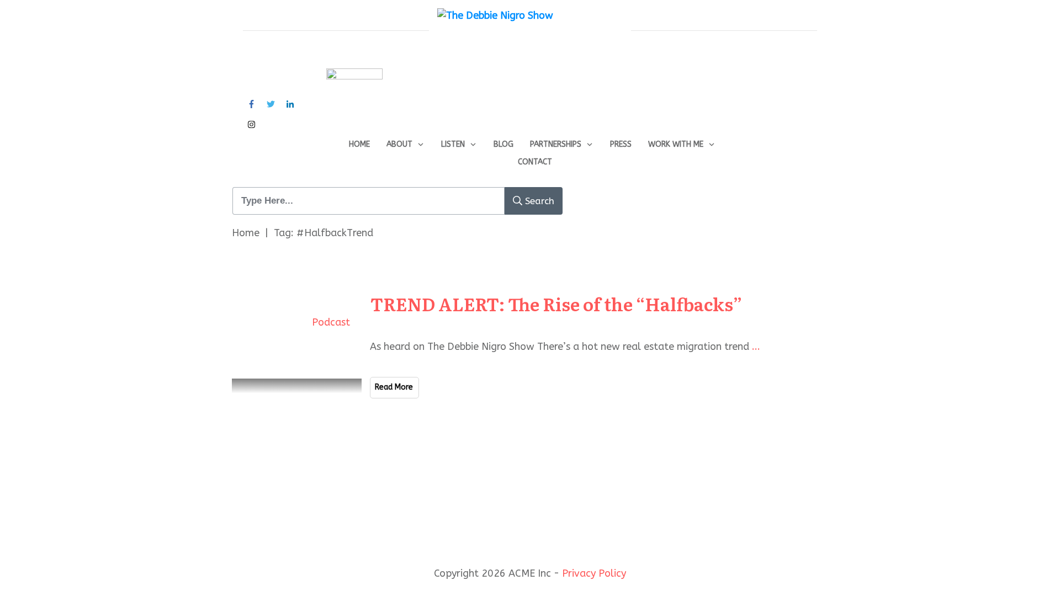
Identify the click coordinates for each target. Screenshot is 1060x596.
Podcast (331, 322)
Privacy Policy (594, 573)
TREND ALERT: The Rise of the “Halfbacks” (556, 303)
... (756, 346)
